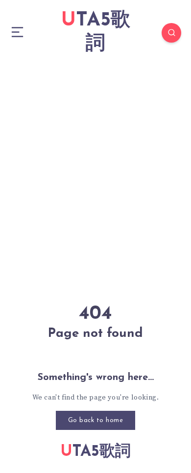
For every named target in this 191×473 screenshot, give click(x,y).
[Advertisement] (95, 166)
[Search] (171, 33)
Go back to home (95, 420)
